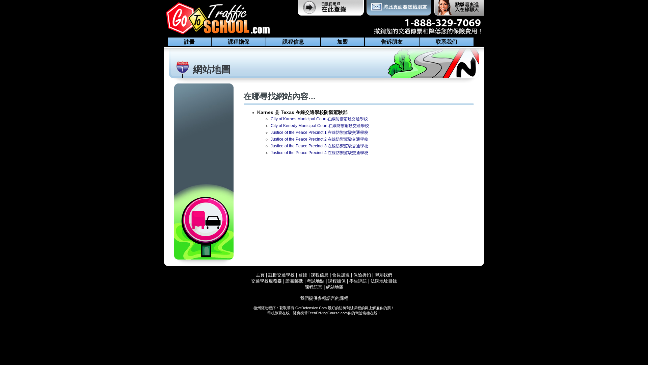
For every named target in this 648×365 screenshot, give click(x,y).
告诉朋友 (392, 42)
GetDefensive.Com (311, 308)
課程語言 (313, 287)
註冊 (189, 42)
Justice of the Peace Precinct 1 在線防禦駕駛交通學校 (319, 132)
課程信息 (293, 42)
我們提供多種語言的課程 (324, 298)
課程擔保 (238, 42)
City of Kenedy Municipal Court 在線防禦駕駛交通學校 (320, 125)
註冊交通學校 (282, 274)
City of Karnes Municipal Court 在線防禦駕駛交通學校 (319, 119)
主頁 (260, 274)
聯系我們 (383, 274)
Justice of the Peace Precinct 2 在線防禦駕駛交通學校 (319, 139)
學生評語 (358, 281)
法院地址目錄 (384, 281)
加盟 (342, 42)
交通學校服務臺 (266, 281)
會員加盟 (341, 274)
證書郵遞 (294, 281)
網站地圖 (335, 287)
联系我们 (446, 42)
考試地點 (315, 281)
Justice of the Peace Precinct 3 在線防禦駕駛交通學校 (319, 146)
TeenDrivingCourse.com (328, 313)
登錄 (302, 274)
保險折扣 (362, 274)
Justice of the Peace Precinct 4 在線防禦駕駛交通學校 (319, 152)
